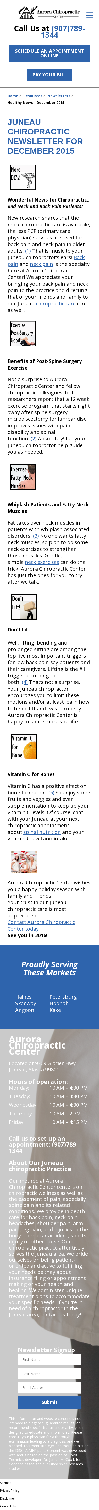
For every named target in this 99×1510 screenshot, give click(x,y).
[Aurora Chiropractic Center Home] (49, 13)
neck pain (41, 263)
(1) (28, 250)
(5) (51, 792)
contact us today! (60, 1314)
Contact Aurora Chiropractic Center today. (41, 925)
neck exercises (42, 562)
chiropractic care (56, 303)
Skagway (25, 1003)
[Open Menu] (90, 15)
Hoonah (59, 1003)
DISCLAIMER (25, 1450)
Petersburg (63, 996)
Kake (55, 1009)
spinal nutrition (42, 832)
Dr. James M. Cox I (58, 1459)
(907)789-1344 (63, 31)
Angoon (24, 1009)
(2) (34, 438)
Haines (23, 996)
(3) (36, 535)
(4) (25, 682)
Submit (50, 1402)
